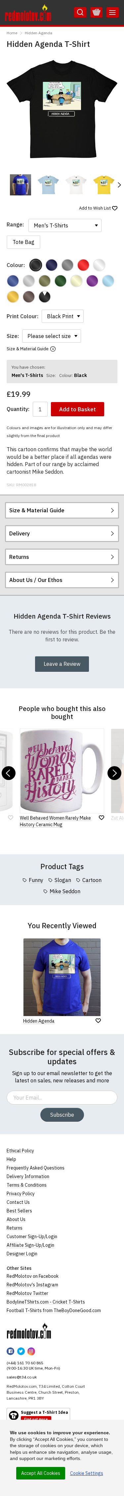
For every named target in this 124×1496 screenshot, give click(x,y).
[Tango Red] (83, 265)
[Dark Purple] (92, 281)
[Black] (35, 265)
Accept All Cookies (40, 1473)
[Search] (80, 12)
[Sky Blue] (108, 281)
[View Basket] (96, 12)
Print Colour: (22, 316)
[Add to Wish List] (98, 1020)
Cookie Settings (86, 1473)
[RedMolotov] (29, 1330)
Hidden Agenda (38, 32)
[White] (99, 265)
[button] (119, 185)
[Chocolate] (28, 296)
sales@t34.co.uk (22, 1377)
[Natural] (76, 281)
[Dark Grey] (67, 265)
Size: (13, 336)
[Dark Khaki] (44, 281)
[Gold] (13, 296)
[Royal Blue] (13, 281)
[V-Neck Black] (44, 296)
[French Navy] (51, 265)
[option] (20, 185)
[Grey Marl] (28, 281)
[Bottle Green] (60, 281)
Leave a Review (62, 664)
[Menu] (112, 12)
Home (12, 32)
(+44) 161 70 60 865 (25, 1362)
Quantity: (18, 409)
